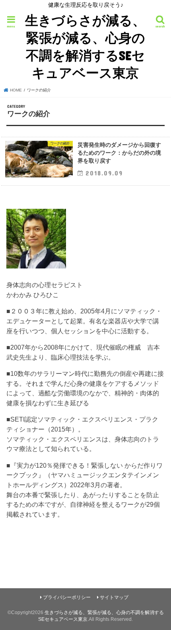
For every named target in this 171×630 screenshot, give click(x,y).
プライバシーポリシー (67, 597)
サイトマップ (114, 597)
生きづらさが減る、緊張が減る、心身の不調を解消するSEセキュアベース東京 (85, 46)
